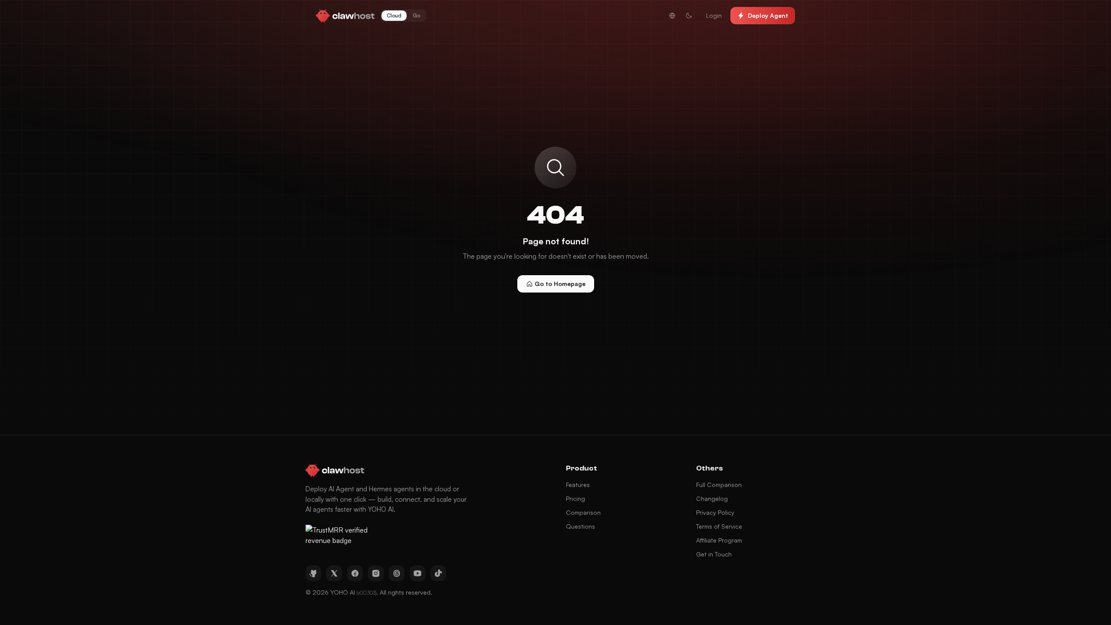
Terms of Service (719, 526)
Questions (580, 526)
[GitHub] (313, 573)
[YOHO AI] (345, 16)
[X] (334, 573)
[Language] (672, 16)
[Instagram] (376, 573)
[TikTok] (438, 573)
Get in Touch (714, 554)
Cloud (394, 15)
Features (578, 484)
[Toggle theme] (689, 16)
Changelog (712, 498)
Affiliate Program (719, 540)
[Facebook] (355, 573)
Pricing (575, 498)
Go (416, 15)
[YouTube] (417, 573)
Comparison (583, 512)
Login (714, 15)
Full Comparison (719, 484)
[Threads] (396, 573)
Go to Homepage (560, 283)
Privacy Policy (715, 512)
